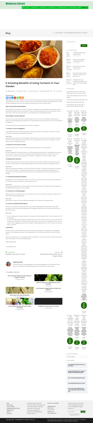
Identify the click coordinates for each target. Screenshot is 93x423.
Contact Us (9, 413)
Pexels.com (39, 79)
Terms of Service (11, 406)
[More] (23, 98)
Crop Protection (52, 7)
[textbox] (77, 357)
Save (83, 411)
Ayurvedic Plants (34, 91)
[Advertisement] (46, 19)
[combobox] (77, 357)
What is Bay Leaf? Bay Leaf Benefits (20, 295)
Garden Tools (34, 7)
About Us (9, 411)
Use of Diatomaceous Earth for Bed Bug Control (77, 99)
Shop (23, 7)
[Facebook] (7, 98)
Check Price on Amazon (70, 159)
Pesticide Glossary (73, 7)
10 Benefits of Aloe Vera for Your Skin (48, 306)
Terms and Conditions (79, 419)
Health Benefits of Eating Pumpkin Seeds (75, 102)
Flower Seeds (51, 408)
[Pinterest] (15, 98)
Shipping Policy (10, 410)
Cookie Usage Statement (71, 421)
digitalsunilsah (11, 91)
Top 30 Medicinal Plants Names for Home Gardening (19, 306)
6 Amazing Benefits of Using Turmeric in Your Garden (75, 32)
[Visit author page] (8, 264)
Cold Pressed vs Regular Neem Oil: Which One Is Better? (48, 289)
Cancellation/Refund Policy (13, 408)
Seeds (27, 7)
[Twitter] (9, 98)
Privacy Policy (10, 405)
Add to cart (70, 130)
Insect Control (43, 7)
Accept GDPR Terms (74, 415)
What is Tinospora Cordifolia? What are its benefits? (48, 283)
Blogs (79, 7)
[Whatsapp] (17, 98)
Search (84, 45)
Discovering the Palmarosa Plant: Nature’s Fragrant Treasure (19, 276)
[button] (70, 135)
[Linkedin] (12, 98)
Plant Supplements (62, 7)
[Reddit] (20, 98)
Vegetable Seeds (52, 406)
